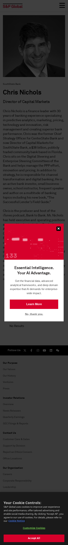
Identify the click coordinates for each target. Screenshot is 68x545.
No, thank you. (34, 314)
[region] (34, 518)
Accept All (34, 538)
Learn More (34, 304)
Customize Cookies (34, 528)
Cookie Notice (16, 520)
